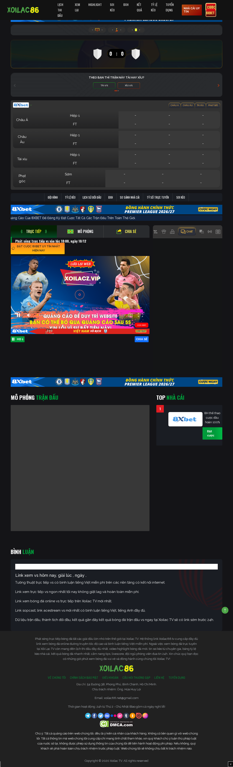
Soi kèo (180, 197)
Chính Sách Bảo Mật (84, 677)
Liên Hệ (159, 677)
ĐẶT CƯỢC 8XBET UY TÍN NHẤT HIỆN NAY (38, 248)
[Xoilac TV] (23, 10)
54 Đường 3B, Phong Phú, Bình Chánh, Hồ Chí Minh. (122, 684)
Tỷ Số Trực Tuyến (158, 197)
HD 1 (20, 339)
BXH (126, 4)
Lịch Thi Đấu (60, 10)
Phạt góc (213, 105)
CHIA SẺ (141, 339)
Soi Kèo (112, 7)
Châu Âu (188, 105)
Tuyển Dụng (170, 7)
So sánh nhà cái (129, 197)
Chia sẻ (130, 231)
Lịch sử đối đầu (92, 197)
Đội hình (53, 197)
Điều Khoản (110, 677)
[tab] (34, 231)
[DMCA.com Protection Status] (117, 723)
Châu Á (175, 105)
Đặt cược (210, 433)
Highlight (95, 4)
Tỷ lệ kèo (70, 197)
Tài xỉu (200, 105)
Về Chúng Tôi (57, 677)
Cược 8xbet (210, 10)
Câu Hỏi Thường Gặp (136, 677)
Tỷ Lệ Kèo (154, 7)
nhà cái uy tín (192, 10)
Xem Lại (77, 7)
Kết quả (139, 7)
